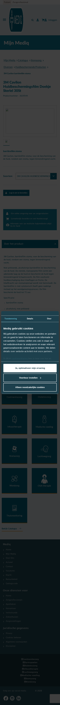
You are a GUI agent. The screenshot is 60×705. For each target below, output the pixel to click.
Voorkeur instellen (28, 377)
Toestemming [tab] (11, 319)
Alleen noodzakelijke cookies (30, 387)
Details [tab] (30, 319)
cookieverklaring (20, 358)
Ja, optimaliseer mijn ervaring (30, 368)
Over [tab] (49, 319)
